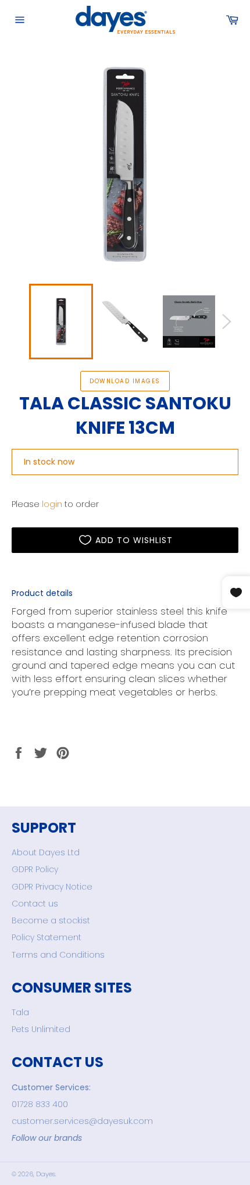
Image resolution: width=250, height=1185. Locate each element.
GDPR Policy (35, 869)
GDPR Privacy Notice (52, 887)
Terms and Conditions (58, 955)
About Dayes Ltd (46, 852)
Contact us (35, 903)
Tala (20, 1012)
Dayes (45, 1174)
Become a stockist (51, 920)
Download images (125, 381)
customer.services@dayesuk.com (82, 1121)
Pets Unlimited (41, 1029)
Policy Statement (46, 937)
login (52, 504)
